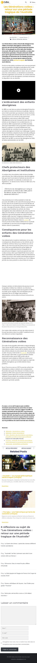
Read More (5, 486)
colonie (26, 220)
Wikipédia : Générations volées (15, 431)
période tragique (19, 60)
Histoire (25, 39)
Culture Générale (17, 39)
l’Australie (24, 353)
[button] (25, 2)
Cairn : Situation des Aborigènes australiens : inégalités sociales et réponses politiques (19, 436)
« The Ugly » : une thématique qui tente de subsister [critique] (18, 513)
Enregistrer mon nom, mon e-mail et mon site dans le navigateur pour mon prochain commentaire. (19, 643)
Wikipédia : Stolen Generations (15, 433)
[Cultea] (5, 2)
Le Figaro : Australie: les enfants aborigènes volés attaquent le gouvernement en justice (19, 441)
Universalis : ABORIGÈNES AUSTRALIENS (17, 444)
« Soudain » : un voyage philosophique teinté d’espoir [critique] (17, 477)
